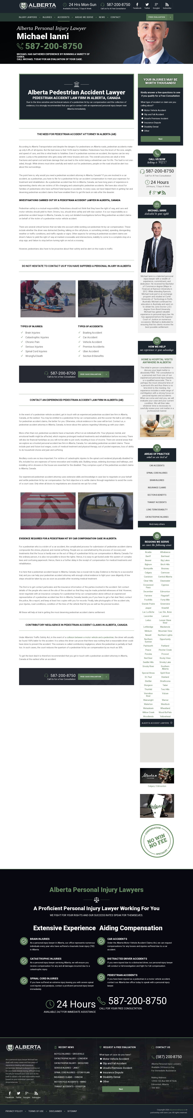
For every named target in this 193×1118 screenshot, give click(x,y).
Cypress (165, 585)
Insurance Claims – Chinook (68, 1077)
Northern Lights (165, 635)
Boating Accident (92, 332)
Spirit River (165, 673)
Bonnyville (148, 568)
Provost (165, 654)
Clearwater (165, 581)
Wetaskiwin (148, 708)
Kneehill (165, 608)
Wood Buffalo (165, 712)
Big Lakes (165, 560)
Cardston (148, 576)
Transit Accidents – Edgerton (69, 1086)
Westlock (165, 704)
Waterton (148, 704)
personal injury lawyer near (114, 105)
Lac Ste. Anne (165, 612)
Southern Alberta (165, 667)
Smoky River (148, 666)
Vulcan (165, 693)
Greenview (165, 604)
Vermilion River (148, 694)
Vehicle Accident (92, 342)
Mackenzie (165, 627)
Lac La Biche (148, 612)
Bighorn (148, 564)
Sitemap (72, 1111)
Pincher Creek (165, 650)
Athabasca (165, 552)
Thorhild (148, 689)
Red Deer (148, 658)
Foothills (148, 599)
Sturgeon (148, 685)
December (148, 591)
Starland (165, 677)
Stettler (148, 681)
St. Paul (148, 677)
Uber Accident (91, 351)
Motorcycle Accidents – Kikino (70, 1082)
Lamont (165, 616)
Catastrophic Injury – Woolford (71, 1063)
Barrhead (165, 556)
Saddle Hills (148, 662)
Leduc (148, 620)
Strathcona (165, 681)
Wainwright (148, 700)
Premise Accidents (93, 346)
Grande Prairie (148, 604)
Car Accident (90, 337)
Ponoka (148, 654)
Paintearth (148, 646)
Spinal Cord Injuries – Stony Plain (72, 1072)
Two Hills (165, 689)
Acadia (148, 552)
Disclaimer (55, 1111)
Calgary (148, 572)
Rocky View (165, 658)
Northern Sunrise (148, 640)
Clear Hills (148, 581)
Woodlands (148, 716)
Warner (165, 700)
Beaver (148, 560)
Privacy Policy (14, 1111)
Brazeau (165, 568)
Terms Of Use (36, 1111)
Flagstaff (165, 595)
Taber (165, 685)
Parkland (165, 646)
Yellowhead (165, 716)
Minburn (148, 631)
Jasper (148, 608)
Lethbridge (148, 627)
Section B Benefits (93, 355)
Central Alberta (165, 576)
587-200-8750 (52, 46)
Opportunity (165, 639)
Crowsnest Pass (148, 586)
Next (160, 139)
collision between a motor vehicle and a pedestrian (90, 637)
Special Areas (148, 673)
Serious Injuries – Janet (66, 1068)
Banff (148, 556)
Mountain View (165, 631)
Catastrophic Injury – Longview (70, 1058)
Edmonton (165, 591)
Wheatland (165, 708)
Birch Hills (165, 564)
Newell (148, 635)
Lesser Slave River (165, 621)
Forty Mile (165, 599)
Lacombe (148, 616)
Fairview (148, 595)
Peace (148, 650)
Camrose (165, 572)
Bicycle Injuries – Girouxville (69, 1054)
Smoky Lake (165, 662)
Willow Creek (148, 712)
